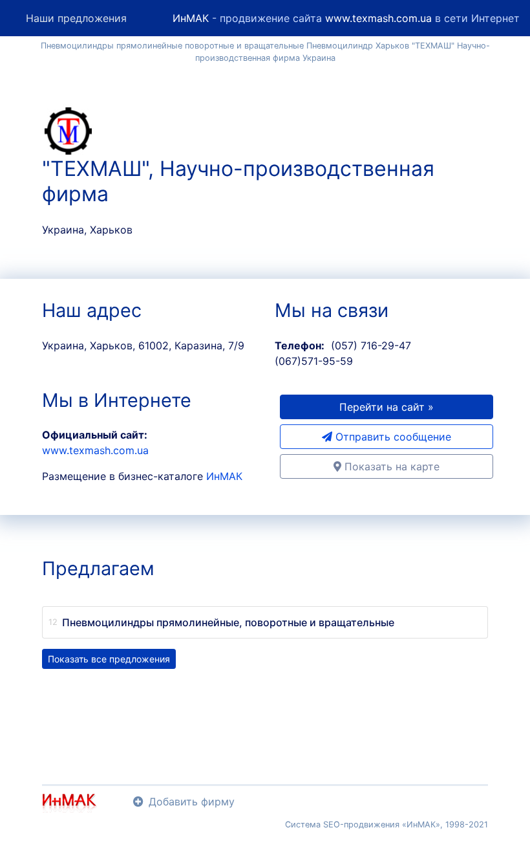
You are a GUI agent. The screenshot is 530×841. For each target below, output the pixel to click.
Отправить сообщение (391, 436)
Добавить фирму (192, 801)
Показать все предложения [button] (109, 658)
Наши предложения (76, 18)
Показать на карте (390, 466)
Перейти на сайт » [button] (386, 406)
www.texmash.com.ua (378, 18)
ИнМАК (191, 18)
